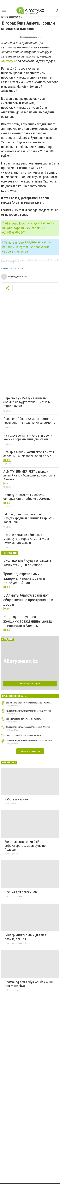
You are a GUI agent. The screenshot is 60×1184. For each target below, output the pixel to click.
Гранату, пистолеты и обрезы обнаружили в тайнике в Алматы (26, 497)
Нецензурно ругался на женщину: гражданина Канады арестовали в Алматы (28, 621)
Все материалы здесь (30, 683)
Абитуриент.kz (20, 661)
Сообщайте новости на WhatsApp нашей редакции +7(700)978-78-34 (28, 227)
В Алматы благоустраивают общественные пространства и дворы (28, 600)
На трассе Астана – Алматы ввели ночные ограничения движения (27, 437)
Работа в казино (16, 799)
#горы (20, 268)
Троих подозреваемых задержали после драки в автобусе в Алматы (24, 578)
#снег (13, 268)
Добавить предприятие (30, 751)
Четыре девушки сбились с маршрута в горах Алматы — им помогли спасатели (26, 538)
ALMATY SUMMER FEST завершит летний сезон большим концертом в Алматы (29, 475)
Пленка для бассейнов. (21, 892)
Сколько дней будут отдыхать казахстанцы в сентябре (27, 562)
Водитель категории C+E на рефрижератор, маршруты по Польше (25, 845)
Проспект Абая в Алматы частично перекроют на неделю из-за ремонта (29, 421)
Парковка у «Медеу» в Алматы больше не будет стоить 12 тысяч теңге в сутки (27, 402)
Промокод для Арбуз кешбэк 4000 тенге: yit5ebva (28, 984)
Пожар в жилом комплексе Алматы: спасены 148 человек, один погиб (29, 454)
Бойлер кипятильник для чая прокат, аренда (25, 937)
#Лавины (5, 268)
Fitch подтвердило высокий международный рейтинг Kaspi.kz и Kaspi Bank (28, 518)
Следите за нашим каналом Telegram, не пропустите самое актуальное (26, 246)
